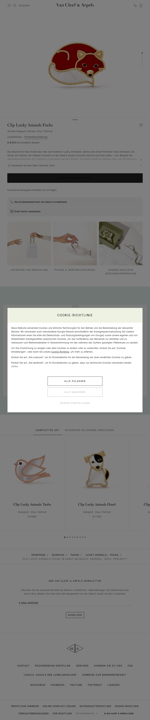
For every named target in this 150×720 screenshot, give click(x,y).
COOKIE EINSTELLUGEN (75, 403)
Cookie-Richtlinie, (60, 351)
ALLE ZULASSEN (75, 381)
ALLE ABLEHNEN (75, 392)
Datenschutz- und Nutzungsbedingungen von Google (74, 335)
